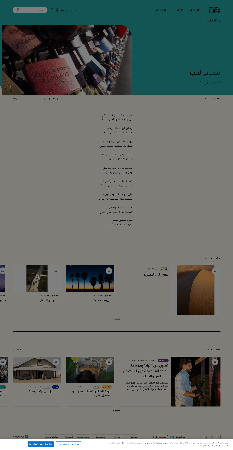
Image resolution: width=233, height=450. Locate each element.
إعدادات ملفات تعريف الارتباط (68, 444)
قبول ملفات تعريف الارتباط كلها (40, 444)
